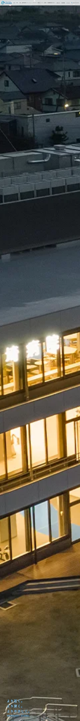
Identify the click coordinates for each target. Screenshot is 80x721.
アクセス (68, 2)
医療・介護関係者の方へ (49, 2)
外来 (17, 2)
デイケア (35, 2)
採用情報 (63, 2)
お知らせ (58, 2)
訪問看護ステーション (27, 2)
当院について (40, 2)
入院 (20, 2)
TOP (14, 2)
